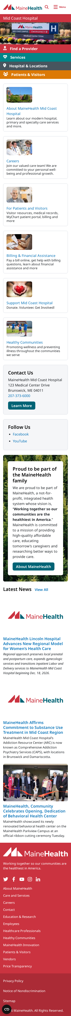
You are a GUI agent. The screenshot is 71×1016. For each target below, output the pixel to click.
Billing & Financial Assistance (31, 255)
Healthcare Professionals (22, 931)
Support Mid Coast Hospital (30, 302)
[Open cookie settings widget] (6, 1009)
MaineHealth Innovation (21, 945)
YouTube (20, 441)
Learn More (21, 405)
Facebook (21, 434)
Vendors (9, 959)
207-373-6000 (19, 395)
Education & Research (19, 917)
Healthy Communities (25, 342)
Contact (9, 909)
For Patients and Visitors (27, 208)
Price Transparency (17, 966)
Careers (13, 161)
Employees (11, 924)
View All (41, 589)
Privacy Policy (13, 981)
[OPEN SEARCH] (47, 7)
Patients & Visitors (17, 952)
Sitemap (9, 1001)
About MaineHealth (33, 566)
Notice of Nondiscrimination (24, 991)
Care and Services (16, 895)
